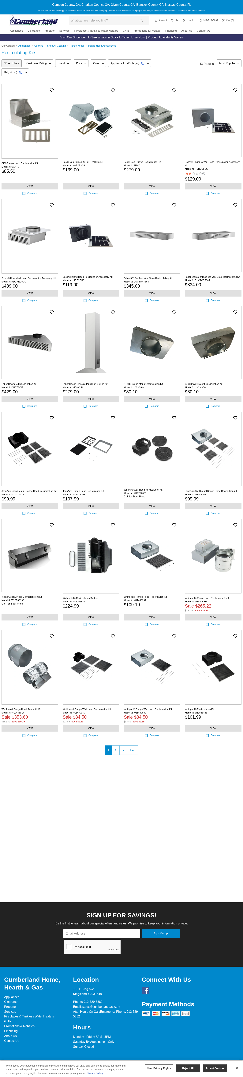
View (30, 186)
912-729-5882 (93, 1001)
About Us (186, 30)
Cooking (38, 45)
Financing (171, 30)
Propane (49, 30)
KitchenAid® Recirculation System (80, 598)
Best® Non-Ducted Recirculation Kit (142, 162)
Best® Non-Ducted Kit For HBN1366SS (83, 162)
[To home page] (33, 20)
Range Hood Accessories (102, 45)
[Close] (237, 1068)
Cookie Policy (95, 1073)
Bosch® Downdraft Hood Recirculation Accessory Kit (29, 278)
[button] (156, 20)
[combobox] (38, 63)
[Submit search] (141, 20)
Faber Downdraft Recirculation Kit (19, 384)
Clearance (34, 30)
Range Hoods (77, 45)
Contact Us (203, 30)
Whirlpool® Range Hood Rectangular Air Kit (207, 598)
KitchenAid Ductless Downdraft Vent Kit (22, 597)
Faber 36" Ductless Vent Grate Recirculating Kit (148, 278)
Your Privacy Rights (159, 1068)
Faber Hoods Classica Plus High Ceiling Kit (85, 384)
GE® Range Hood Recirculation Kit (20, 163)
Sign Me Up (161, 933)
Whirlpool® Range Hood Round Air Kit (21, 709)
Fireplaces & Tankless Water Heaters (96, 30)
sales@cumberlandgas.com (101, 1006)
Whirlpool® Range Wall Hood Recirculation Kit (87, 709)
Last (132, 750)
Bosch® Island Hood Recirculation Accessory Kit (87, 277)
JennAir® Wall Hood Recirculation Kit (143, 489)
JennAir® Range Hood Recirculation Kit (83, 491)
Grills (126, 30)
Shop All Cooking (56, 45)
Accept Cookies (215, 1068)
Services (64, 30)
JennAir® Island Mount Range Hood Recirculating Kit (29, 491)
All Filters (13, 63)
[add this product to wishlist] (51, 90)
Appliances (16, 30)
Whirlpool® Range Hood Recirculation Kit (145, 597)
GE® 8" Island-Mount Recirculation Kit (143, 384)
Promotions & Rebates (146, 30)
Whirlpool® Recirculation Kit (199, 709)
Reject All (188, 1068)
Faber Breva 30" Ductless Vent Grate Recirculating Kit (212, 277)
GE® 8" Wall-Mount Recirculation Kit (203, 384)
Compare (32, 193)
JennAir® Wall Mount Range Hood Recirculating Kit (211, 491)
